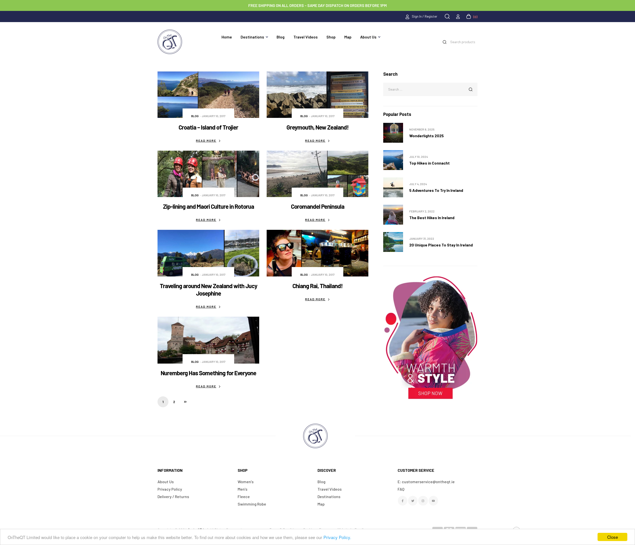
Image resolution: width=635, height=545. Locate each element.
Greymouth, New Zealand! (317, 127)
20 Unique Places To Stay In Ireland (441, 244)
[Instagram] (423, 500)
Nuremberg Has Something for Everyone (208, 372)
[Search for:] (430, 89)
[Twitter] (412, 500)
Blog (195, 116)
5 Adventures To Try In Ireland (436, 190)
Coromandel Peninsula (317, 206)
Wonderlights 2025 (426, 135)
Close (612, 537)
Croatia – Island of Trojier (208, 127)
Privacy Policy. (337, 537)
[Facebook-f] (402, 500)
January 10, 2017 (213, 116)
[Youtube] (433, 500)
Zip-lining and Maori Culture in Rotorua (208, 206)
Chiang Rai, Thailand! (317, 285)
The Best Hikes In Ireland (431, 217)
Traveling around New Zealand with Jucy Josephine (208, 289)
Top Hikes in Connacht (429, 163)
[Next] (185, 401)
